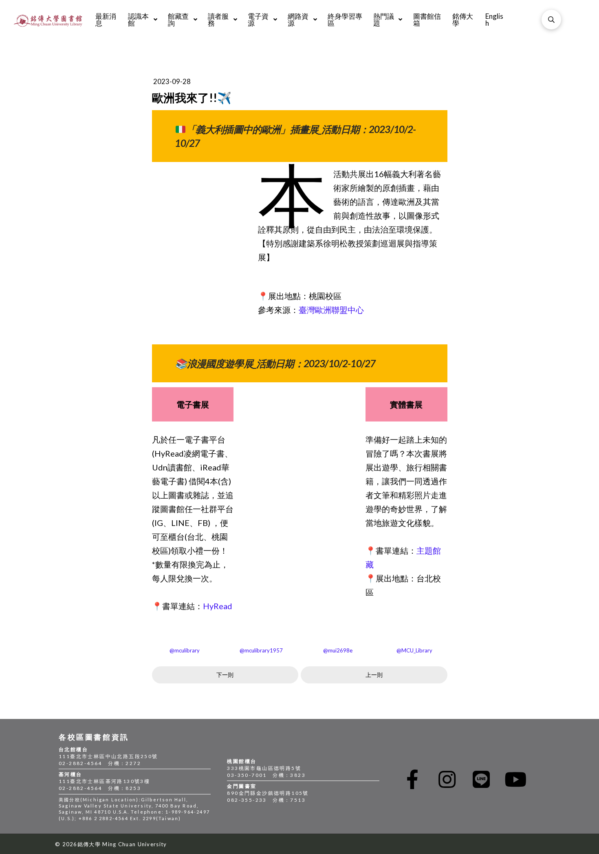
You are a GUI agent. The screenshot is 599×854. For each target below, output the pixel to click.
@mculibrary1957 (261, 650)
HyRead (217, 606)
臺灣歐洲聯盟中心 (331, 310)
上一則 (374, 674)
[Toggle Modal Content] (551, 19)
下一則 (224, 674)
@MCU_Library (414, 650)
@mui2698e (337, 650)
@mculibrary (185, 650)
